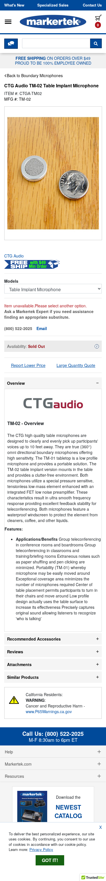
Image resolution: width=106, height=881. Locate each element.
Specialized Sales (52, 5)
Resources (14, 776)
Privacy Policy (41, 849)
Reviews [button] (15, 651)
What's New (14, 5)
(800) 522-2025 (64, 733)
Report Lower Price (28, 365)
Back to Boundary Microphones (35, 75)
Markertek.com (18, 764)
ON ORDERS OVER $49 (53, 60)
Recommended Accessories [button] (34, 639)
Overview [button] (16, 383)
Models (11, 281)
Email (41, 328)
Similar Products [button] (23, 677)
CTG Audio (14, 256)
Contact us (92, 5)
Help (9, 752)
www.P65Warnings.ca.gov (49, 711)
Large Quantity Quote (76, 365)
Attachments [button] (19, 664)
